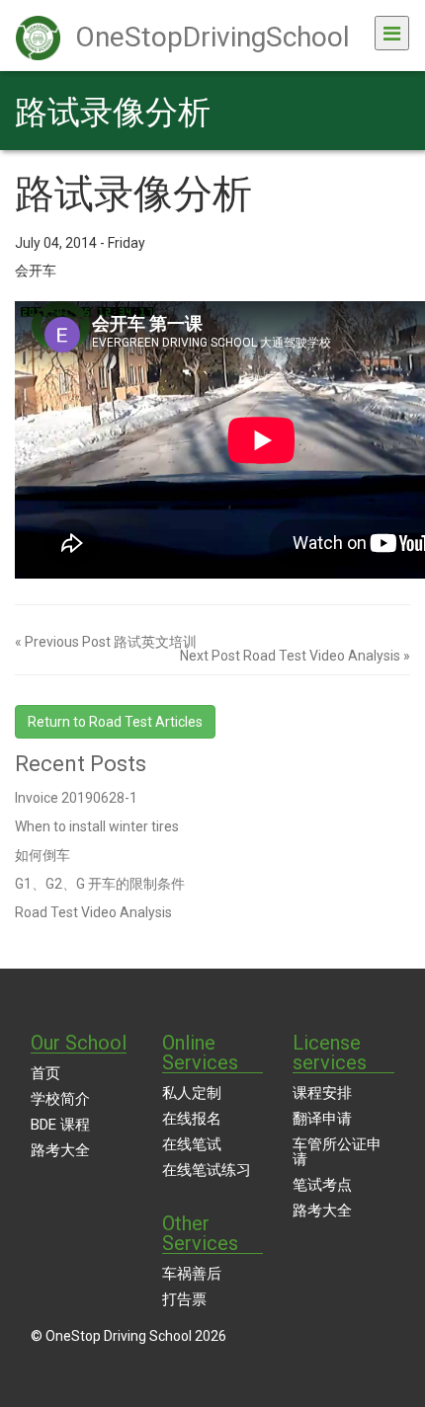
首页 (45, 1073)
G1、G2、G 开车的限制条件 (100, 884)
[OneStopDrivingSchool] (351, 23)
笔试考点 (322, 1185)
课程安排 (322, 1093)
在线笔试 (191, 1144)
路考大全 (60, 1150)
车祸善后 (191, 1274)
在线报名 (191, 1119)
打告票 (184, 1299)
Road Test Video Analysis (93, 912)
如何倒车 (42, 855)
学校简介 (60, 1099)
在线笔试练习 (206, 1170)
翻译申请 (322, 1119)
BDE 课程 (60, 1124)
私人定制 (191, 1093)
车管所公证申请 (337, 1151)
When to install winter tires (97, 826)
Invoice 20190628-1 (76, 798)
